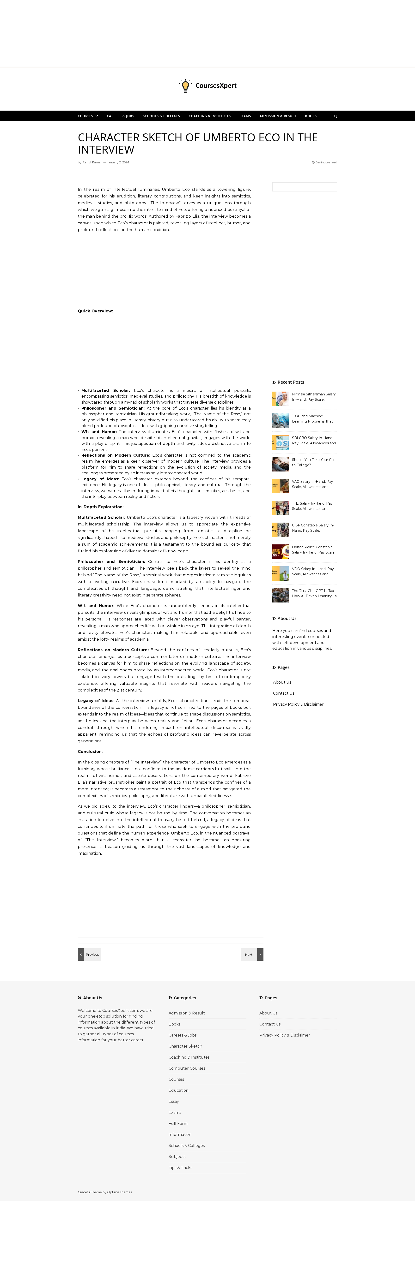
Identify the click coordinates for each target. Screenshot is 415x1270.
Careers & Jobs (120, 116)
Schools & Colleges (161, 116)
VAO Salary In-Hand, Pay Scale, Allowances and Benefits (312, 484)
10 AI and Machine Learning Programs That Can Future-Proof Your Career (312, 419)
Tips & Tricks (180, 1167)
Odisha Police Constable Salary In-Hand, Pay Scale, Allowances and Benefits (313, 550)
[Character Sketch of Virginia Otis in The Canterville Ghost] (88, 954)
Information (180, 1134)
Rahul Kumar (92, 162)
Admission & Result (278, 116)
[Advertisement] (144, 33)
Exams (245, 116)
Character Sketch (185, 1046)
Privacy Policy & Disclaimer (298, 704)
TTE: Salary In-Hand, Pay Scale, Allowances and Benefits (312, 506)
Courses (85, 116)
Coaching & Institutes (210, 116)
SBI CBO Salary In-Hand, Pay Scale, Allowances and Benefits (314, 441)
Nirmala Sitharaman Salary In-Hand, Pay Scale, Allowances (314, 397)
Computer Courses (187, 1068)
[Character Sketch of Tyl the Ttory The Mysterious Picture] (252, 954)
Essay (174, 1101)
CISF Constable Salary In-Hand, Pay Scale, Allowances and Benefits (313, 528)
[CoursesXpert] (207, 87)
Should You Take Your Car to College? (313, 462)
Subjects (177, 1156)
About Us (282, 682)
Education (179, 1090)
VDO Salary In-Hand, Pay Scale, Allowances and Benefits (313, 572)
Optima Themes (119, 1192)
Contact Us (283, 693)
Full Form (178, 1123)
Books (311, 116)
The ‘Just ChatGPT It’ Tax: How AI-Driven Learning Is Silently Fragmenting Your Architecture (314, 594)
